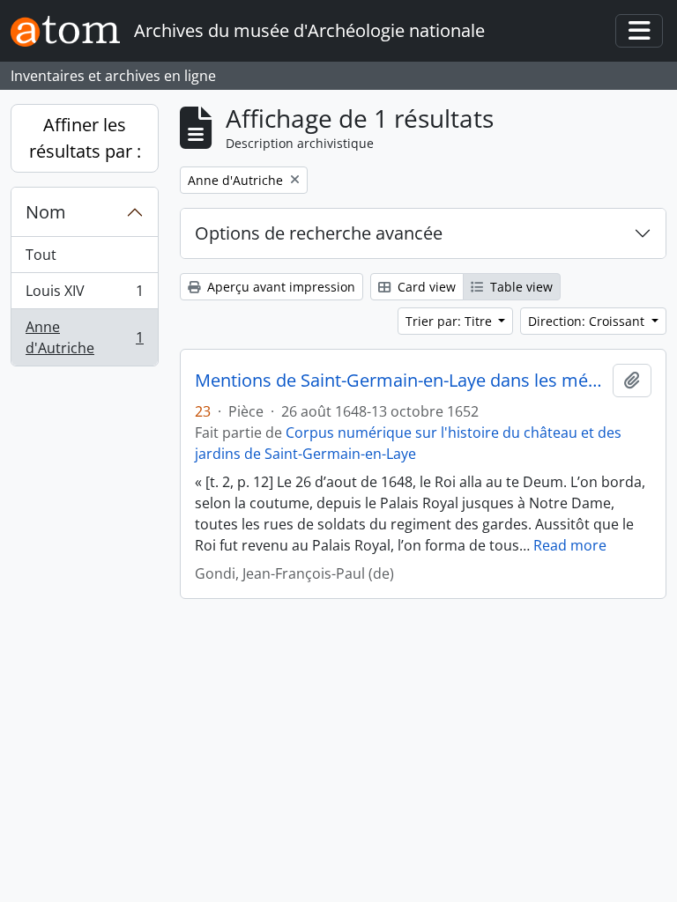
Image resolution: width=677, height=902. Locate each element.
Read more (569, 545)
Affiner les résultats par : (85, 138)
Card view (425, 286)
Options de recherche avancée (319, 233)
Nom (46, 212)
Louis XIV (84, 295)
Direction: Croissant (588, 321)
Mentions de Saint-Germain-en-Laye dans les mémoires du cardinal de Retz (400, 380)
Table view (520, 286)
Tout (41, 254)
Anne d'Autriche (84, 337)
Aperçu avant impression (279, 286)
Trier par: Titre (450, 321)
